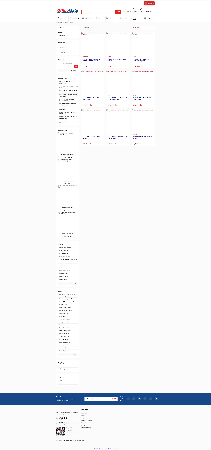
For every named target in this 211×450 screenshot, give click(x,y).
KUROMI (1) (62, 52)
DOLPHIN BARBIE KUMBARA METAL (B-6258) (142, 137)
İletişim (83, 415)
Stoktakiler (86, 27)
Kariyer (83, 425)
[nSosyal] (156, 398)
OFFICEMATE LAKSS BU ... (67, 233)
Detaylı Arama (74, 70)
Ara (76, 66)
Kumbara (71, 22)
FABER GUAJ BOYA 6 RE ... (67, 154)
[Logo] (67, 11)
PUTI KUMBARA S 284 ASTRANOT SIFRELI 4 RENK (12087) (142, 60)
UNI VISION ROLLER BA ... (67, 181)
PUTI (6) (61, 45)
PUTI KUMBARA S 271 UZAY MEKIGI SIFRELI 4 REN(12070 (117, 98)
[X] (139, 398)
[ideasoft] (97, 449)
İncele (86, 65)
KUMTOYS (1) (63, 50)
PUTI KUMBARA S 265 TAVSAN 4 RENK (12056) (91, 98)
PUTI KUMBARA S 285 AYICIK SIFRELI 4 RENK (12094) (143, 98)
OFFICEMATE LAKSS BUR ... (68, 207)
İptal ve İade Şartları (86, 427)
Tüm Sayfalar (74, 283)
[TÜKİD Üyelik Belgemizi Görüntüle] (70, 429)
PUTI (134, 57)
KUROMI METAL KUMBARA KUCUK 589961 (117, 60)
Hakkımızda (84, 413)
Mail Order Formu (85, 422)
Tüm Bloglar (74, 354)
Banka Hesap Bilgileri (86, 420)
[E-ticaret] (105, 449)
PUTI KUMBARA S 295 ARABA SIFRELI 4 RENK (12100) (118, 137)
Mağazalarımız (85, 418)
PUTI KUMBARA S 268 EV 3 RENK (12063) (91, 137)
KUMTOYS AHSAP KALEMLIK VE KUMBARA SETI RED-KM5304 (91, 60)
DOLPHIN (135, 134)
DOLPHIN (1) (63, 47)
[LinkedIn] (150, 398)
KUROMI (110, 57)
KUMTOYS (85, 57)
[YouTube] (145, 398)
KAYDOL (114, 398)
